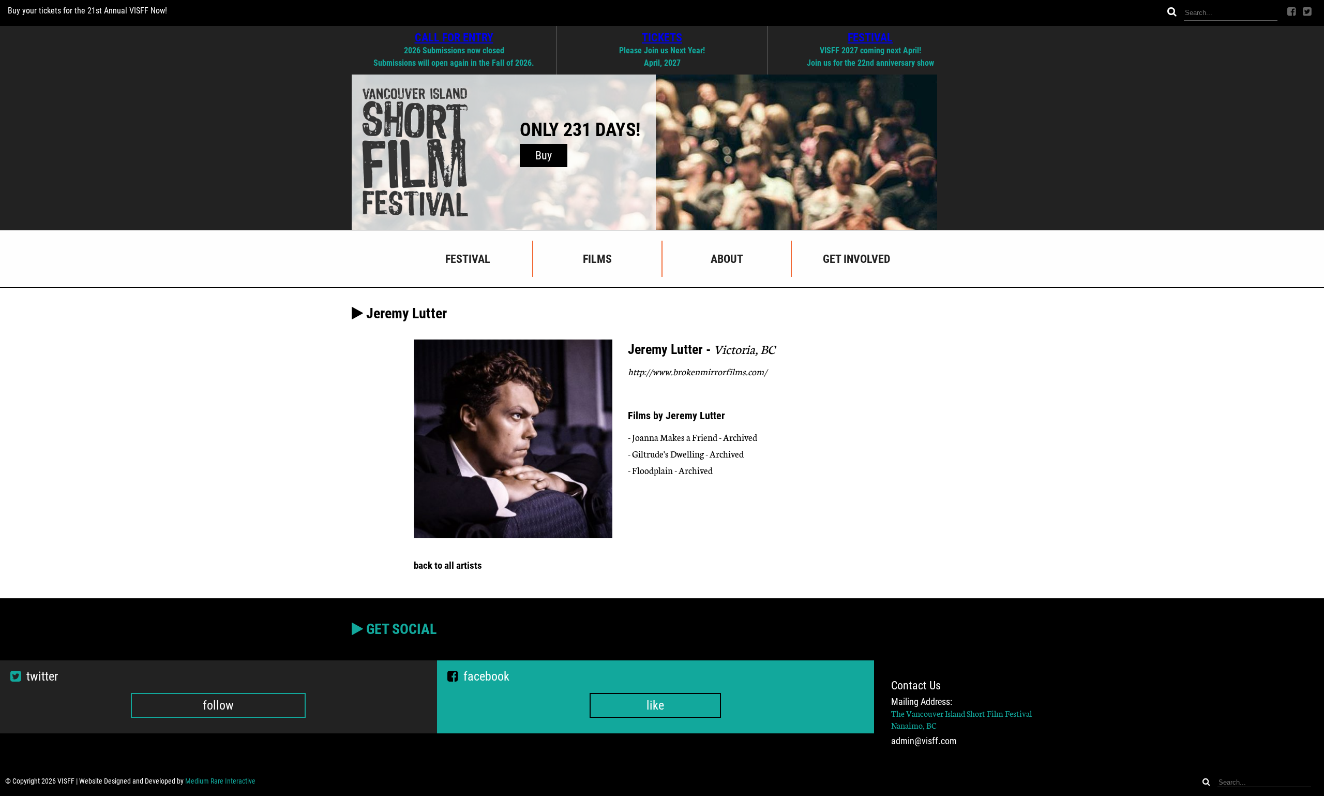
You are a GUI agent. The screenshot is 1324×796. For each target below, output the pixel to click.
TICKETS (662, 37)
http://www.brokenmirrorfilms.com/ (697, 371)
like (655, 705)
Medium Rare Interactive (220, 781)
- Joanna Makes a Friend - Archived (692, 437)
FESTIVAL (870, 37)
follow (218, 705)
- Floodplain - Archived (670, 470)
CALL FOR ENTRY (454, 37)
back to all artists (448, 565)
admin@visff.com (924, 741)
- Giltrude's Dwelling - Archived (686, 453)
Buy (543, 155)
